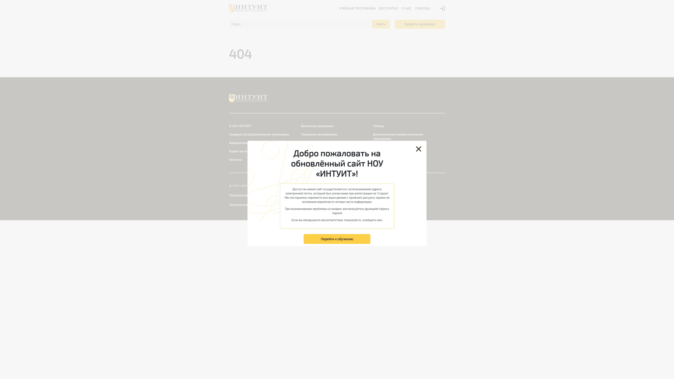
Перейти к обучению (337, 239)
